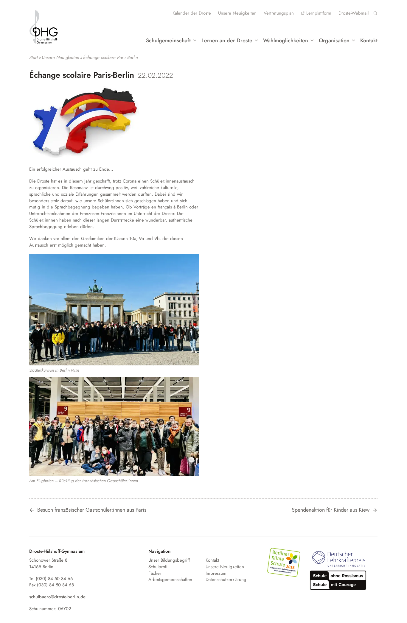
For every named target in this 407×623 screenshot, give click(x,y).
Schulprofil (158, 566)
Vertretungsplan (279, 13)
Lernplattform (318, 13)
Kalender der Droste (192, 13)
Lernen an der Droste (226, 40)
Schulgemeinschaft (168, 40)
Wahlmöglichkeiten (285, 40)
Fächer (154, 573)
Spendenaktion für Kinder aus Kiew (330, 510)
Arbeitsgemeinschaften (170, 579)
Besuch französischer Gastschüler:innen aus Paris (91, 510)
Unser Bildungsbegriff (169, 560)
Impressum (216, 573)
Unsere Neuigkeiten (237, 13)
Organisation (334, 40)
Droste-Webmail (353, 13)
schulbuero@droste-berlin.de (57, 597)
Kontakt (369, 40)
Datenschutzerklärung (226, 579)
